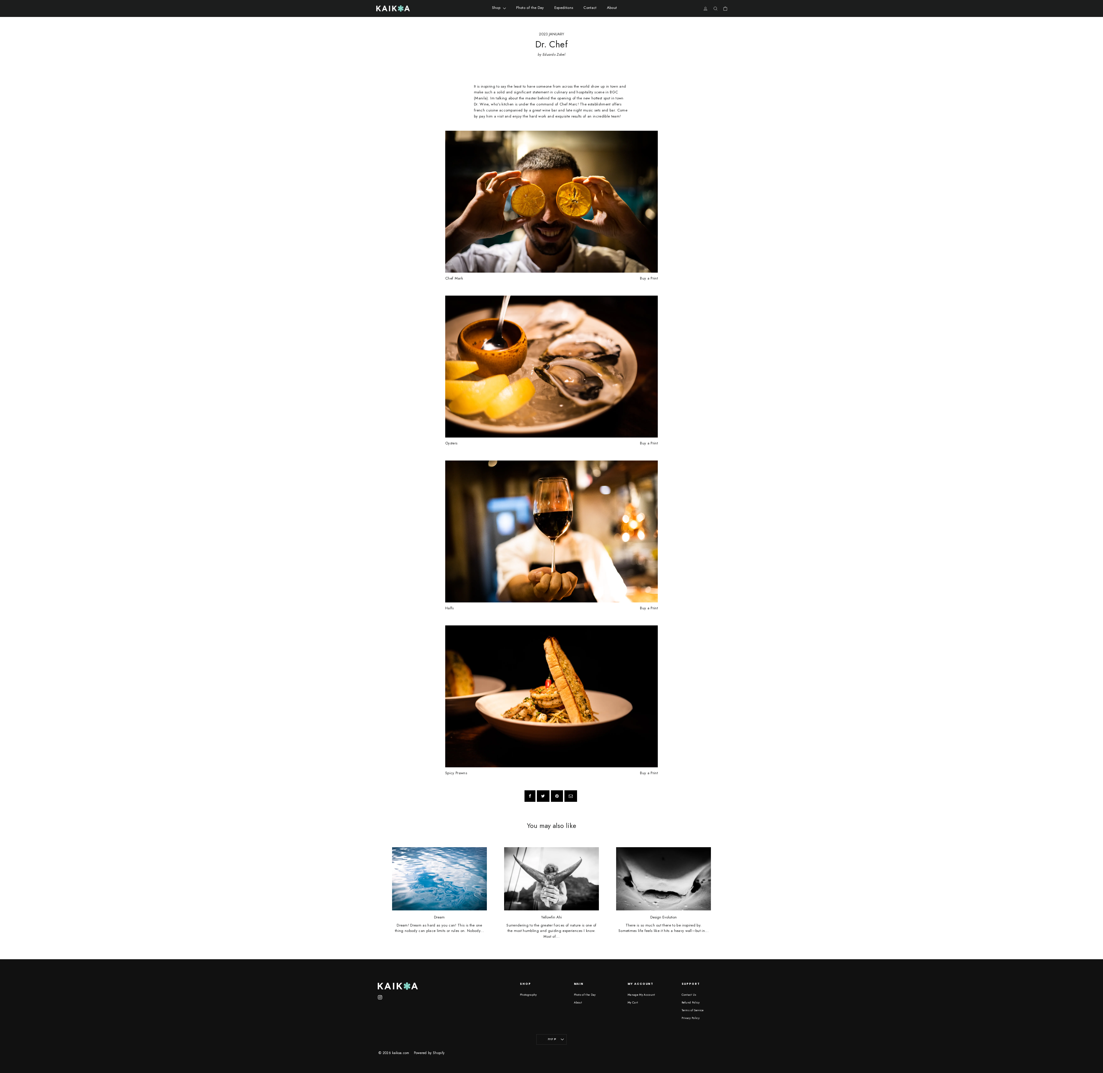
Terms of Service (693, 1010)
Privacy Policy (691, 1018)
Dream (439, 917)
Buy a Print (649, 278)
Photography (528, 995)
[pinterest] (557, 796)
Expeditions (563, 7)
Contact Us (689, 995)
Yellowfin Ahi (551, 917)
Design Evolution (663, 917)
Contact (589, 7)
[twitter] (543, 796)
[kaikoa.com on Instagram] (380, 997)
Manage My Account (641, 995)
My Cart (633, 1002)
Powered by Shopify (429, 1052)
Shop (497, 7)
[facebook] (529, 796)
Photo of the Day (530, 7)
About (612, 7)
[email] (570, 796)
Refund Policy (691, 1002)
